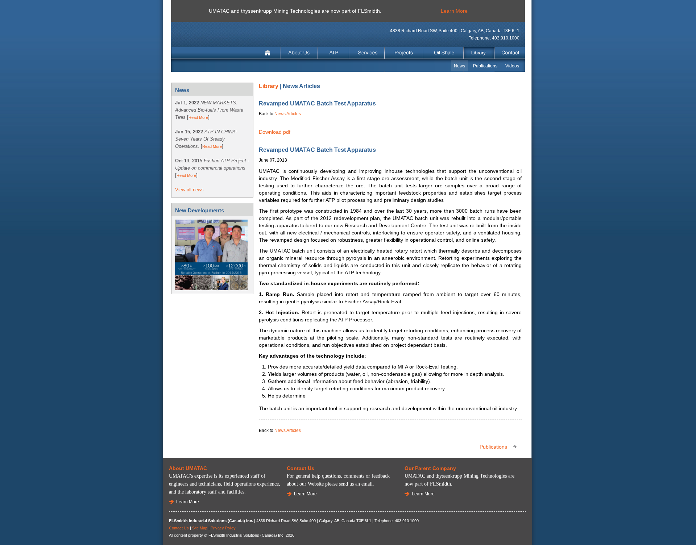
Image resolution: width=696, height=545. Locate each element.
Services (366, 53)
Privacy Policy (223, 528)
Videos (512, 65)
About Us (299, 53)
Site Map (199, 528)
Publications (485, 65)
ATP (333, 53)
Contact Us (179, 528)
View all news (189, 189)
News (459, 65)
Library (479, 53)
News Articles (287, 113)
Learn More (454, 11)
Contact (509, 53)
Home (268, 53)
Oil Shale (443, 53)
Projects (404, 53)
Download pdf (274, 132)
